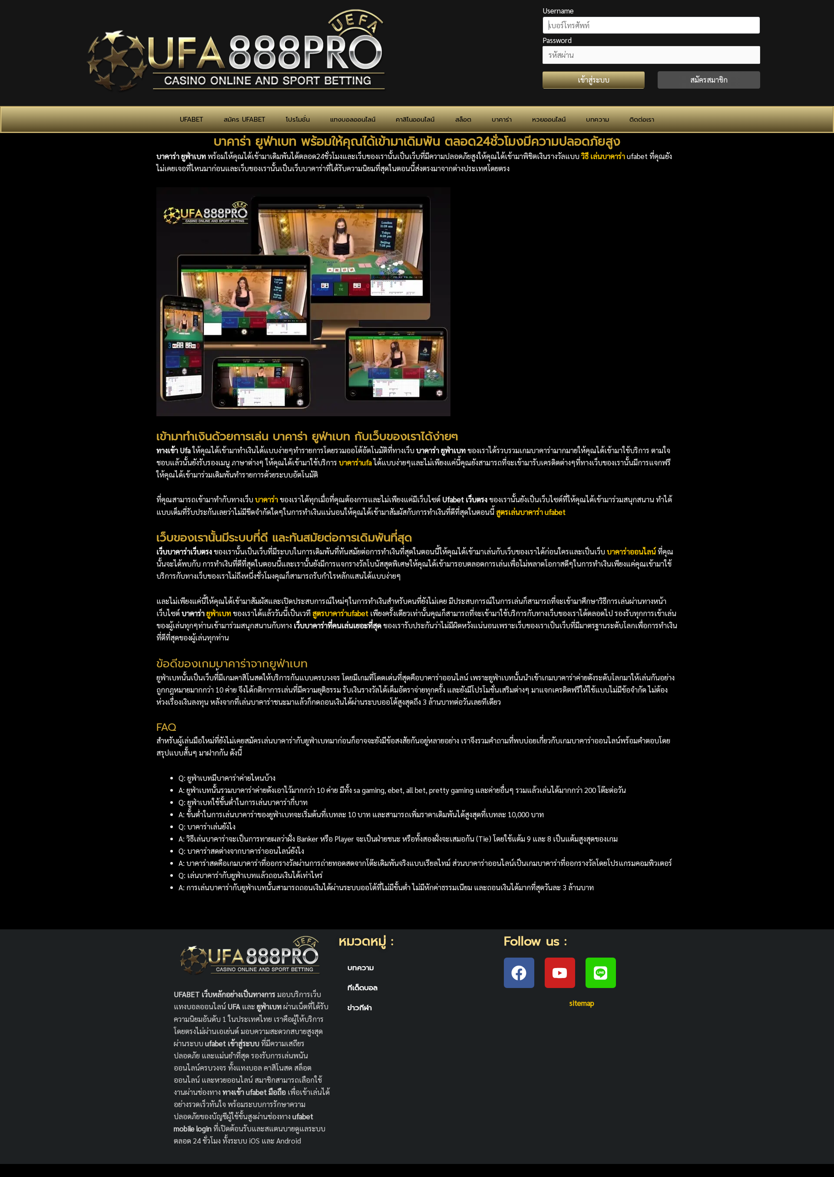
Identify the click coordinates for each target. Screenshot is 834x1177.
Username (558, 10)
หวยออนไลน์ (549, 119)
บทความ (597, 119)
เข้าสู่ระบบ (593, 79)
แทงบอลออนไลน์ (352, 119)
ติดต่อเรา (641, 119)
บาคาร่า (502, 119)
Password (557, 40)
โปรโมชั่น (298, 119)
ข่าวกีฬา (360, 1007)
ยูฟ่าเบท (219, 613)
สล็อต (463, 119)
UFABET (191, 119)
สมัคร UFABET (244, 119)
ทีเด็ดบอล (362, 987)
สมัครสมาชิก (709, 79)
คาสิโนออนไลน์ (415, 119)
